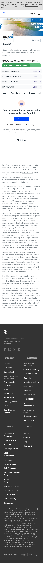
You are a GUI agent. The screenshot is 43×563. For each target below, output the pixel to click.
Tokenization (28, 399)
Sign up (21, 119)
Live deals (8, 368)
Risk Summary (10, 468)
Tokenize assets (30, 374)
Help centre (28, 446)
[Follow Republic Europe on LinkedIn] (18, 349)
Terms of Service (11, 464)
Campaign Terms (11, 448)
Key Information (18, 93)
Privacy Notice (10, 440)
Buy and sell (9, 372)
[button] (39, 14)
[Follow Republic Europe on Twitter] (14, 349)
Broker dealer (29, 420)
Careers (26, 437)
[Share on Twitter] (18, 140)
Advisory (27, 390)
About (26, 433)
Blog (25, 442)
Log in (33, 124)
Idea (4, 93)
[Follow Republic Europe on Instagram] (9, 349)
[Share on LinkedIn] (24, 140)
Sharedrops (28, 378)
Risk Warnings (27, 172)
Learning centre (10, 401)
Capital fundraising (31, 369)
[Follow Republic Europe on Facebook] (5, 349)
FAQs (6, 406)
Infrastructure (29, 394)
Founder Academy (31, 382)
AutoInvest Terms (11, 486)
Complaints (8, 503)
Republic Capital (30, 416)
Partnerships (9, 397)
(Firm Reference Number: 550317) (20, 515)
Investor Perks (35, 93)
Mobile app (8, 393)
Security (7, 444)
